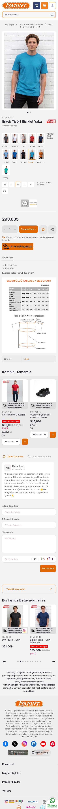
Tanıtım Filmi (20, 752)
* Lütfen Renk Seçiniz (50, 136)
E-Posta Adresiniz (10, 519)
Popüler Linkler (11, 781)
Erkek (26, 359)
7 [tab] (32, 661)
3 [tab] (23, 661)
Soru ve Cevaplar (41, 456)
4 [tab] (25, 661)
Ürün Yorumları (15, 456)
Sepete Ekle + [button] (28, 229)
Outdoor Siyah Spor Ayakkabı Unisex (40, 416)
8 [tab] (35, 661)
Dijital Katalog (41, 752)
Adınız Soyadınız (10, 506)
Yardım (6, 790)
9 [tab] (37, 661)
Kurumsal (8, 764)
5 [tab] (27, 661)
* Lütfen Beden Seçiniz (44, 184)
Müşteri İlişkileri (11, 773)
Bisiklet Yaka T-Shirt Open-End (40, 641)
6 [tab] (30, 661)
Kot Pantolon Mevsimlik (14, 414)
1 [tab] (27, 112)
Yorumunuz (7, 532)
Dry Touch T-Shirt (11, 640)
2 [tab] (30, 112)
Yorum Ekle (48, 568)
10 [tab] (40, 661)
